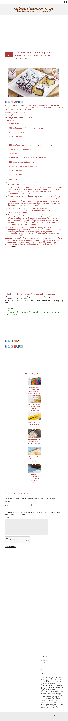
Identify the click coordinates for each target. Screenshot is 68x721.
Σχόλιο (7, 517)
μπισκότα (52, 698)
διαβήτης (45, 689)
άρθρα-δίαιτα (55, 683)
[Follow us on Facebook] (6, 341)
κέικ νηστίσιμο (60, 689)
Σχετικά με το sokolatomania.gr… (38, 715)
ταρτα (51, 702)
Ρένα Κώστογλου (61, 682)
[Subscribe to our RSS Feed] (15, 341)
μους (58, 697)
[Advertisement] (34, 21)
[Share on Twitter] (9, 102)
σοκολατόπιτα (61, 700)
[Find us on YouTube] (18, 341)
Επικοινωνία (61, 715)
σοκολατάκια (53, 700)
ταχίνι (54, 702)
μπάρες (63, 697)
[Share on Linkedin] (18, 102)
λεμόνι (43, 695)
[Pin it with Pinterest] (15, 102)
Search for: (44, 668)
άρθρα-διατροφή (48, 685)
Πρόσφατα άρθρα (52, 715)
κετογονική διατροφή (48, 693)
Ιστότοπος (8, 509)
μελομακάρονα (50, 697)
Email (7, 505)
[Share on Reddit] (12, 102)
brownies (44, 677)
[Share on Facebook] (6, 102)
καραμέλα (58, 691)
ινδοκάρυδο (53, 689)
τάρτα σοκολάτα (45, 702)
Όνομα (7, 501)
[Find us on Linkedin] (12, 341)
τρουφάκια (59, 704)
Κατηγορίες (44, 660)
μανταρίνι (58, 695)
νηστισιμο (59, 698)
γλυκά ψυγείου (56, 687)
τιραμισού (59, 702)
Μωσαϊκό (54, 681)
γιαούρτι (44, 687)
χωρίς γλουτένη (53, 707)
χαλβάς (56, 706)
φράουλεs (50, 706)
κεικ (63, 691)
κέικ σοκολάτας (48, 691)
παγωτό (45, 700)
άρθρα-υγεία (60, 685)
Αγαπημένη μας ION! (52, 680)
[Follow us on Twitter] (9, 341)
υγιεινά (43, 706)
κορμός (59, 693)
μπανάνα (44, 698)
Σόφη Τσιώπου (45, 683)
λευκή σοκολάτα (50, 695)
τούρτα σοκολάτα (48, 704)
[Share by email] (21, 102)
